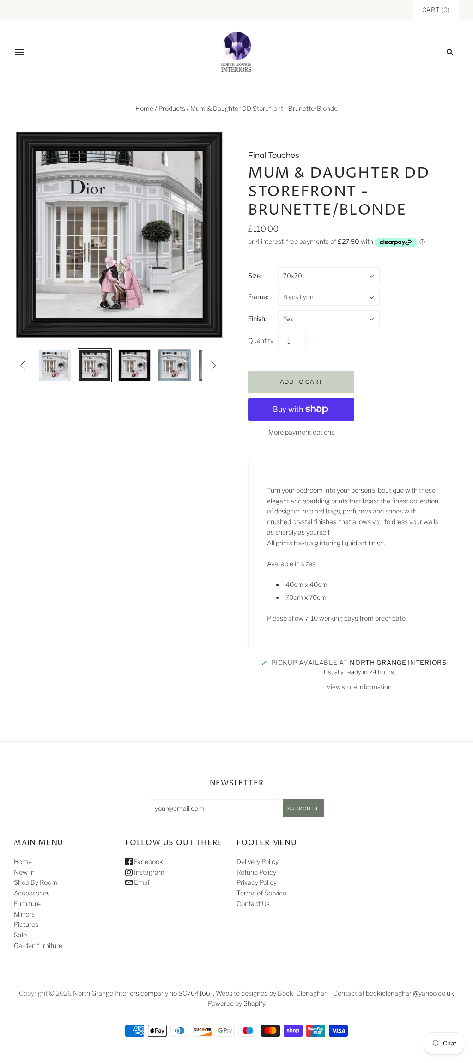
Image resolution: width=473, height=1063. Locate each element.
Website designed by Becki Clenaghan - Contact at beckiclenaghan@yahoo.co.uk (335, 993)
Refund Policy (256, 872)
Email (142, 882)
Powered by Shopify (237, 1003)
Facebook (148, 861)
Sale (20, 935)
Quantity (260, 340)
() (436, 9)
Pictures (26, 924)
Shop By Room (35, 882)
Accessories (32, 893)
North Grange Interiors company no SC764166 (141, 993)
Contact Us (253, 903)
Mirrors (24, 914)
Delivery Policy (257, 861)
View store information (359, 686)
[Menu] (19, 52)
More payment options (301, 432)
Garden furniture (38, 945)
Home (144, 108)
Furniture (27, 903)
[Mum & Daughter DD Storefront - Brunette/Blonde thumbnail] (54, 365)
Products (171, 108)
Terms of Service (261, 893)
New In (24, 872)
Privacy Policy (256, 882)
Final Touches (273, 155)
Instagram (148, 872)
